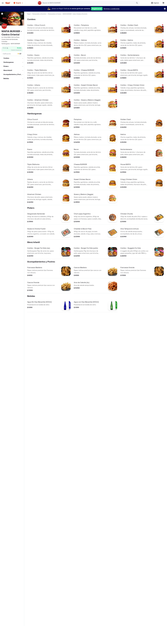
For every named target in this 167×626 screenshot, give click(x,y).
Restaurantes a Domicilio (39, 14)
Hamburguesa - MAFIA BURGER (11, 43)
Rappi (29, 14)
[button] (18, 2)
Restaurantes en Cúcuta (54, 14)
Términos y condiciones (111, 9)
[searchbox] (88, 3)
